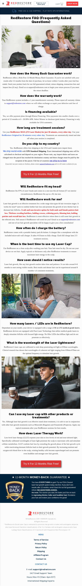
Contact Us (41, 559)
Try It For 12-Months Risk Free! (41, 174)
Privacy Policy (41, 543)
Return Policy (41, 547)
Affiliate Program (41, 555)
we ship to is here (58, 160)
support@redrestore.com (47, 164)
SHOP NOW (72, 4)
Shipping (41, 551)
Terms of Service (41, 540)
